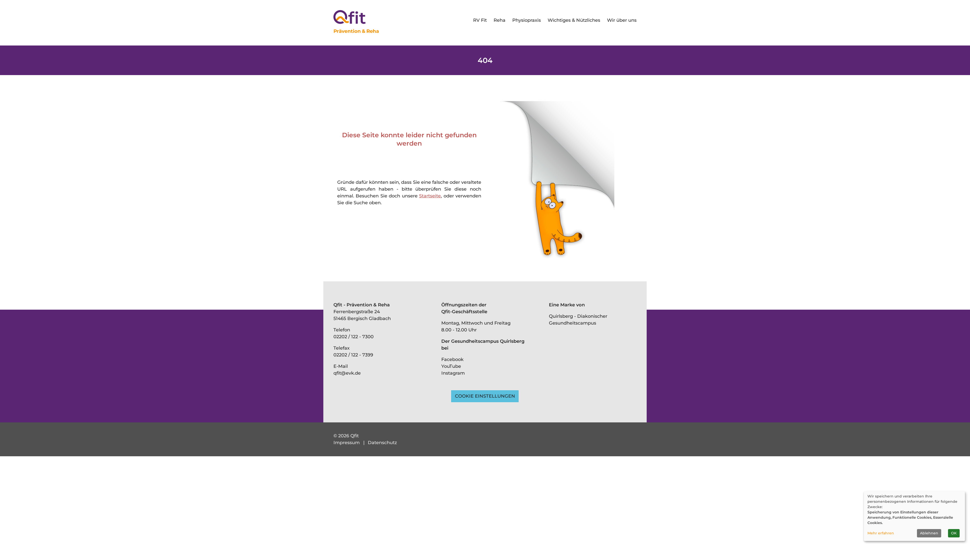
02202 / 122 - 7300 (353, 336)
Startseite (430, 196)
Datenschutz (382, 442)
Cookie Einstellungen (485, 396)
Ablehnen (929, 533)
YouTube (451, 366)
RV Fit (480, 20)
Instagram (453, 373)
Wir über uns (622, 20)
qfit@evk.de (347, 373)
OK (954, 533)
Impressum (346, 442)
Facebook (452, 359)
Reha (499, 20)
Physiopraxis (526, 20)
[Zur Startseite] (356, 21)
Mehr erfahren (880, 533)
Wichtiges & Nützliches (574, 20)
